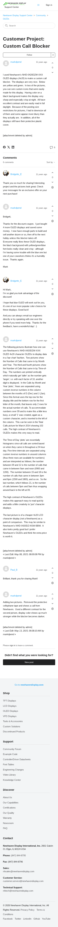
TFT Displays (9, 700)
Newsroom (8, 823)
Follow (29, 55)
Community (41, 15)
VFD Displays (10, 716)
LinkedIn (27, 918)
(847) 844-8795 (18, 855)
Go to (29, 684)
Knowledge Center (12, 780)
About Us (7, 797)
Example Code (10, 754)
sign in (12, 645)
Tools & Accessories (13, 721)
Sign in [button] (49, 5)
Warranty (7, 818)
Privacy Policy (28, 910)
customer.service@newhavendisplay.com (23, 881)
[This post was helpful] (52, 63)
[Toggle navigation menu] (39, 5)
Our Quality (8, 813)
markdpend (15, 62)
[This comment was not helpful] (52, 182)
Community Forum (12, 749)
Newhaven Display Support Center (17, 15)
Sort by (50, 162)
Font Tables (8, 764)
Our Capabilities (10, 802)
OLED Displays (10, 711)
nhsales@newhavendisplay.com (18, 871)
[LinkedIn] (13, 147)
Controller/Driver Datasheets (17, 759)
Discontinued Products (14, 731)
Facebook (8, 918)
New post (29, 662)
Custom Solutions (11, 726)
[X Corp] (8, 147)
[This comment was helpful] (52, 172)
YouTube (46, 918)
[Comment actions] (52, 187)
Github (36, 918)
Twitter (18, 918)
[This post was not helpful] (52, 72)
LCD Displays (10, 706)
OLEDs (6, 19)
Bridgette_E (16, 174)
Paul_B (13, 570)
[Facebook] (4, 147)
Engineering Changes (13, 769)
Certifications (9, 807)
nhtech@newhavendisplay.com (18, 890)
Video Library (9, 774)
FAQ (5, 828)
